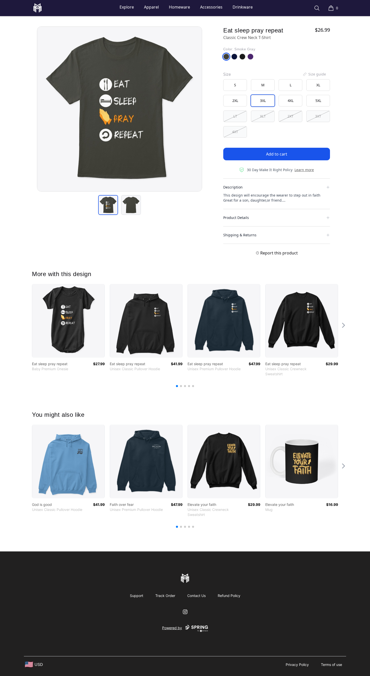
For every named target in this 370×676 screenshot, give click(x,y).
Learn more (304, 169)
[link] (68, 320)
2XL (235, 100)
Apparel (151, 7)
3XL (263, 100)
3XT (318, 116)
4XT (235, 131)
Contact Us (196, 595)
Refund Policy (229, 595)
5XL (318, 100)
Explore (127, 7)
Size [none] (227, 74)
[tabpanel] (119, 109)
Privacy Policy (297, 664)
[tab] (108, 205)
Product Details (236, 217)
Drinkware (243, 7)
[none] (314, 74)
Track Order (165, 595)
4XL (290, 100)
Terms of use (331, 664)
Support (136, 595)
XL (318, 85)
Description (233, 187)
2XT (290, 116)
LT (235, 116)
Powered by (172, 628)
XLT (263, 116)
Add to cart (276, 154)
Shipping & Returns (239, 235)
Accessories (211, 7)
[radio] (235, 85)
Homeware (179, 7)
